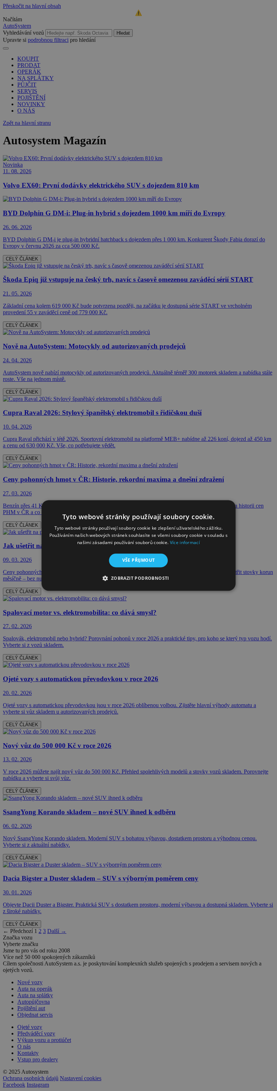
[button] (138, 578)
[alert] (138, 545)
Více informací (185, 542)
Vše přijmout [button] (138, 560)
